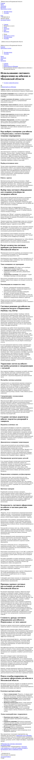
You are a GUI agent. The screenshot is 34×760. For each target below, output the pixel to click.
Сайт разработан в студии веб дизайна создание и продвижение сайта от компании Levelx (14, 748)
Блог (2, 15)
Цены (2, 4)
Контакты (3, 7)
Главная (3, 3)
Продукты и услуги (6, 9)
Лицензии (3, 6)
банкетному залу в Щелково (24, 735)
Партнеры (24, 746)
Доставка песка (8, 11)
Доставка (6, 13)
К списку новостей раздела (11, 82)
